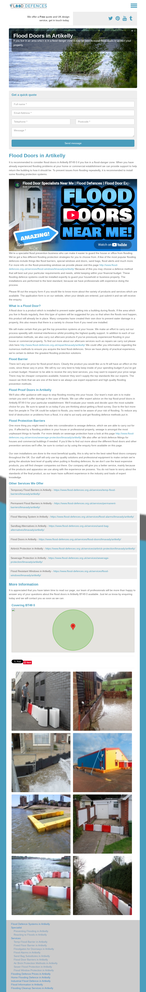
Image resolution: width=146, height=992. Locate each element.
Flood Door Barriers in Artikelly (31, 959)
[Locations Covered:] (10, 5)
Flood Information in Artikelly (27, 984)
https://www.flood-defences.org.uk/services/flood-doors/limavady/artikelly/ (80, 539)
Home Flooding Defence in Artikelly (30, 977)
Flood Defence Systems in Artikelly (30, 924)
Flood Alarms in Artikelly (27, 952)
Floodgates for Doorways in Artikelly (34, 948)
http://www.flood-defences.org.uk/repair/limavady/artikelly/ (52, 345)
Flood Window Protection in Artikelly (34, 970)
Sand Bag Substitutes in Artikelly (32, 956)
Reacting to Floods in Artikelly (30, 934)
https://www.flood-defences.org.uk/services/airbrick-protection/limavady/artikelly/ (90, 548)
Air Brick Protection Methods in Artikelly (36, 963)
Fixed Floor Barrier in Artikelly (30, 945)
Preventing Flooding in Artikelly (31, 931)
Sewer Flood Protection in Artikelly (33, 966)
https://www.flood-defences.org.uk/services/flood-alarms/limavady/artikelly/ (92, 516)
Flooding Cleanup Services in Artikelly (32, 988)
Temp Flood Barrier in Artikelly (30, 941)
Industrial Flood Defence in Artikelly (31, 981)
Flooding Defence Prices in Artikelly (31, 973)
